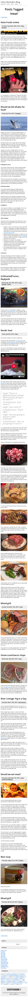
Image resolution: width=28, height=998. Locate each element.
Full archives (3, 968)
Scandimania (18, 340)
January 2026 (4, 960)
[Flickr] (18, 990)
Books (12, 4)
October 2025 (4, 965)
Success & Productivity (17, 982)
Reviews (4, 27)
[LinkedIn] (10, 990)
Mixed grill (6, 603)
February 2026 (4, 959)
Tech (26, 982)
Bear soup (5, 856)
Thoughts (18, 113)
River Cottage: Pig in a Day (13, 698)
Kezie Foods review (10, 22)
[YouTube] (12, 990)
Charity (8, 4)
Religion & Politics (11, 981)
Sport (8, 982)
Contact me (15, 994)
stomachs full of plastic (9, 232)
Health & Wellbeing (7, 779)
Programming (16, 979)
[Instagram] (20, 990)
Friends (10, 976)
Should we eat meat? (11, 774)
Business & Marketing (12, 974)
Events (4, 975)
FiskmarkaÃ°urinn (11, 311)
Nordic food (6, 330)
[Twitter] (8, 990)
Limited (16, 978)
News (2, 979)
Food (22, 26)
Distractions (22, 702)
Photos (16, 4)
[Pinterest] (14, 990)
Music (21, 978)
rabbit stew (7, 687)
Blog (20, 4)
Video (18, 984)
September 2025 (4, 966)
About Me (3, 4)
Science (2, 982)
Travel (9, 284)
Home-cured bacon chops (13, 655)
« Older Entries (4, 17)
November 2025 (4, 963)
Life (9, 978)
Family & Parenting (13, 975)
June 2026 (3, 953)
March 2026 (3, 957)
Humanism (3, 978)
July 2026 (3, 952)
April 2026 (3, 956)
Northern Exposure (11, 342)
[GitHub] (16, 990)
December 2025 (4, 962)
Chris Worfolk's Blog (10, 2)
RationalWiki (3, 738)
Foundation (3, 976)
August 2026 (4, 950)
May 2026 (3, 955)
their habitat (24, 235)
